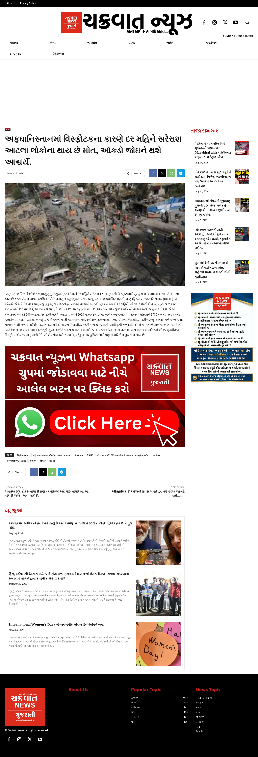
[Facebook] (204, 23)
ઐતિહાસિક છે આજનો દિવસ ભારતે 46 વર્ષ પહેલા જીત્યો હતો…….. (148, 493)
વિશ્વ (8, 129)
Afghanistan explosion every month (51, 454)
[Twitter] (225, 23)
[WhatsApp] (171, 173)
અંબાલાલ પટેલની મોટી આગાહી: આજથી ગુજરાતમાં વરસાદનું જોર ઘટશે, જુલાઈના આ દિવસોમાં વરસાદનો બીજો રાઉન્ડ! (213, 239)
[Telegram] (181, 173)
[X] (162, 173)
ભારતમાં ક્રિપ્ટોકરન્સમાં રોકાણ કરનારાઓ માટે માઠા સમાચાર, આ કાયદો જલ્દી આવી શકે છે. (46, 493)
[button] (247, 22)
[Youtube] (235, 23)
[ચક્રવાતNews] (33, 707)
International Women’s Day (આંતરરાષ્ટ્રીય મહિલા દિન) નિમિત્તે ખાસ (56, 625)
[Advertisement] (129, 97)
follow (156, 454)
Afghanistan (23, 454)
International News (16, 460)
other (42, 460)
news (32, 460)
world (52, 460)
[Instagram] (214, 23)
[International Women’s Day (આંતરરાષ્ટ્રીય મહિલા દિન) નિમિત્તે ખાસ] (158, 644)
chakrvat (78, 454)
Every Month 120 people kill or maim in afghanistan (123, 454)
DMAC (90, 454)
